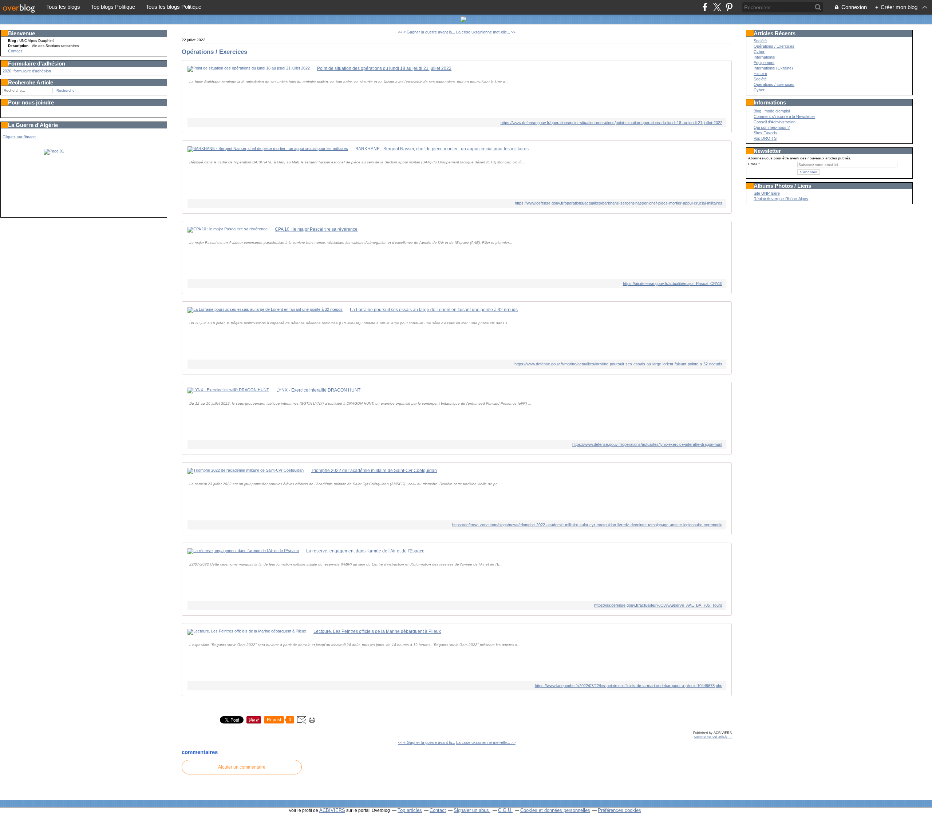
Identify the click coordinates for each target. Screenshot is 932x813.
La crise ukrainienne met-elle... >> (486, 32)
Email (752, 164)
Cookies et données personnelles (555, 810)
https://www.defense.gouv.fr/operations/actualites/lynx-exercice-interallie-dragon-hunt (647, 444)
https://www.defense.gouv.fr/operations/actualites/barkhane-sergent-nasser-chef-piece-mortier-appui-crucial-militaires (618, 203)
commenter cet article (711, 736)
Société (760, 41)
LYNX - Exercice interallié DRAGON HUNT (318, 390)
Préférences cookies (619, 810)
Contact (15, 51)
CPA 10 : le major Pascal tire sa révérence (316, 229)
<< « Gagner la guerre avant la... (426, 32)
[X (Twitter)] (717, 7)
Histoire (760, 73)
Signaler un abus (472, 810)
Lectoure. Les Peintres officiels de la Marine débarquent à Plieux (377, 631)
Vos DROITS (765, 138)
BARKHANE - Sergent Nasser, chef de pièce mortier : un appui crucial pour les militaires (442, 148)
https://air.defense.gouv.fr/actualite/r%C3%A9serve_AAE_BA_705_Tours (658, 605)
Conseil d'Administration (774, 122)
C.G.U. (505, 810)
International (764, 57)
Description (18, 46)
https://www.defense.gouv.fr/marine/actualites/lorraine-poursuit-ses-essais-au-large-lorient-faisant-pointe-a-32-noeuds (618, 364)
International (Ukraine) (773, 68)
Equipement (764, 62)
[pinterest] (729, 7)
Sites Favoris (765, 133)
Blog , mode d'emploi (772, 111)
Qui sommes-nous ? (772, 127)
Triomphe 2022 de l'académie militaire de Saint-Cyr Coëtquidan (374, 470)
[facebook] (705, 7)
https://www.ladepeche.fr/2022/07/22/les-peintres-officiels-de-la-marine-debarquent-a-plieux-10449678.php (628, 685)
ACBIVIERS (332, 810)
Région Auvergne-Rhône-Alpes (781, 199)
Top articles (410, 810)
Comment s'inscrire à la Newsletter (784, 116)
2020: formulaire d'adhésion (27, 71)
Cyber (759, 51)
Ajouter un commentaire (241, 767)
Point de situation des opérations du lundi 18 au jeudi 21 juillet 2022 (384, 68)
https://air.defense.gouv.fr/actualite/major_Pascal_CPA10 (672, 283)
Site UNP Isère (767, 193)
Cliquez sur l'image (19, 137)
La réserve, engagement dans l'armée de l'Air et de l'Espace (365, 551)
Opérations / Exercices (214, 51)
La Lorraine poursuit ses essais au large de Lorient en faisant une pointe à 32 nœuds (434, 309)
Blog (12, 41)
